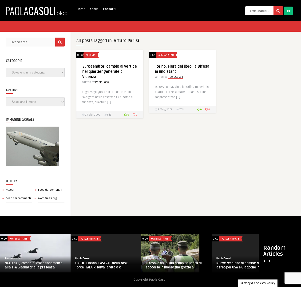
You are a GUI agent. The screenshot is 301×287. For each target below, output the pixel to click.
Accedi (10, 190)
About (94, 9)
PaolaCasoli (102, 82)
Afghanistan (166, 55)
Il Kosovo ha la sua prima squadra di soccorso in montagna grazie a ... (174, 265)
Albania (90, 55)
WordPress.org (47, 198)
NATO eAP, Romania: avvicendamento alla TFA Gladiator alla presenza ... (33, 265)
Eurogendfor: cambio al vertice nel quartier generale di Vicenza (109, 71)
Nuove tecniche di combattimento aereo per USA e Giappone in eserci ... (244, 265)
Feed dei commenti (18, 198)
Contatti (109, 9)
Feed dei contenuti (50, 190)
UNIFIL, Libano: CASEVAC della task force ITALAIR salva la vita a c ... (101, 265)
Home (81, 9)
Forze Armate (19, 238)
